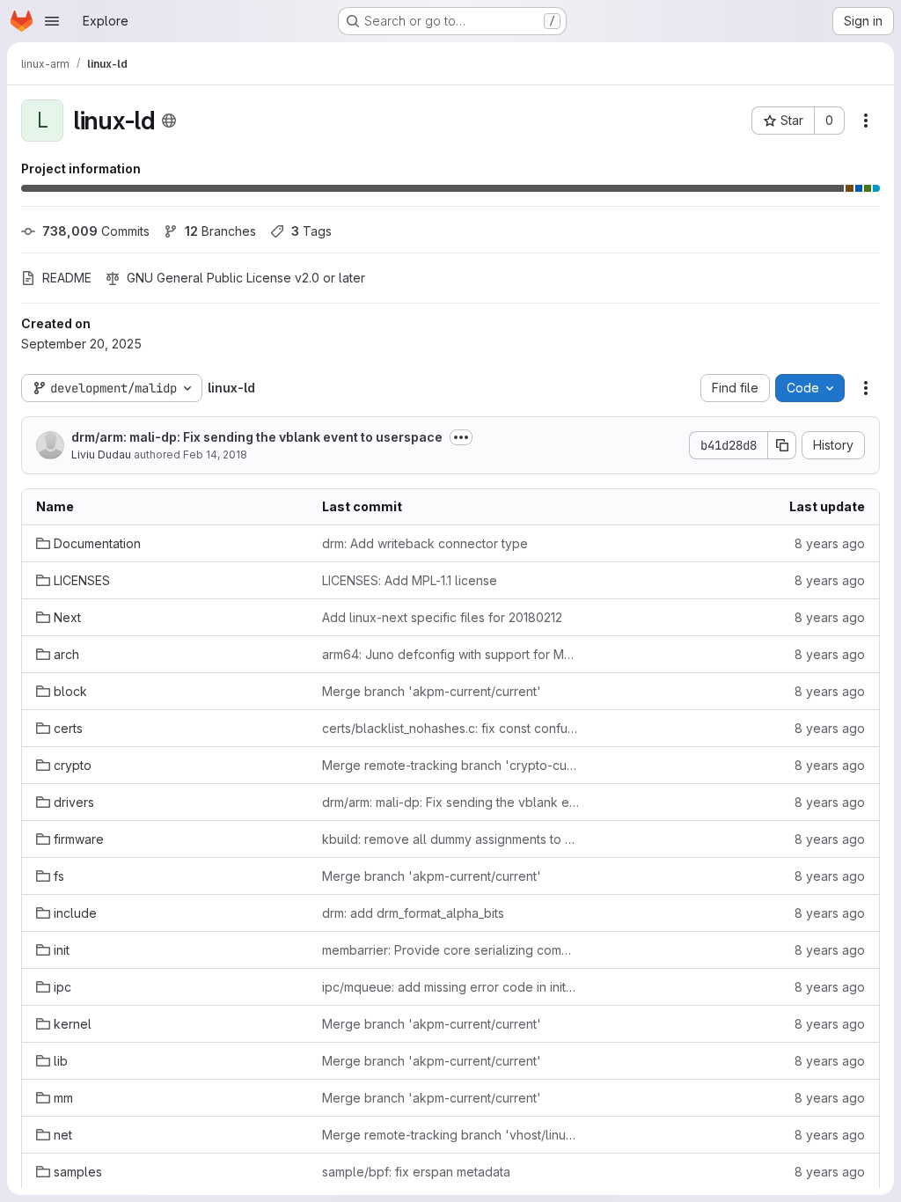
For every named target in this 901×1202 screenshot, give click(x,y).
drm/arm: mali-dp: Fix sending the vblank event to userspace (257, 436)
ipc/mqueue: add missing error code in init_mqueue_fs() (451, 986)
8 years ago (830, 543)
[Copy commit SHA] (782, 445)
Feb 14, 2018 (215, 454)
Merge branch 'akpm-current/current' (431, 691)
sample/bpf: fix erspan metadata (416, 1171)
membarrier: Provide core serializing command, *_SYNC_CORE (451, 949)
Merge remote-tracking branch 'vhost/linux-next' (451, 1134)
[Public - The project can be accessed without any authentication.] (169, 121)
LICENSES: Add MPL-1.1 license (409, 580)
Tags (311, 231)
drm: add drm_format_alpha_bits (413, 912)
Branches (220, 231)
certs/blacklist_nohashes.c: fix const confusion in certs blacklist (451, 728)
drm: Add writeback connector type (425, 543)
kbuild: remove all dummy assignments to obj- (451, 839)
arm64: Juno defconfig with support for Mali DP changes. (451, 654)
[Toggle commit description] (461, 437)
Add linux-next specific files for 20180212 (442, 617)
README (67, 277)
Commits (96, 231)
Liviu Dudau (101, 454)
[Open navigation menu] (52, 21)
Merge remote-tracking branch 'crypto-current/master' (451, 765)
